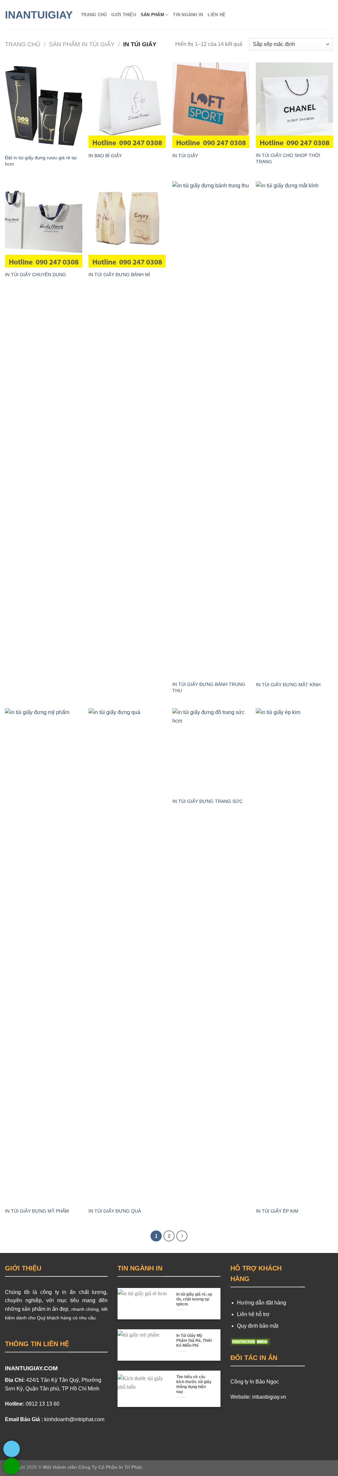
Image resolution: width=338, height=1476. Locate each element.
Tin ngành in (188, 14)
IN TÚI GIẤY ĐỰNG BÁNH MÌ (119, 274)
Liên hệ (216, 14)
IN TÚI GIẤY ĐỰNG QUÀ (114, 1211)
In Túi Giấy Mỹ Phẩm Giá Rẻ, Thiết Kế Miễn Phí (194, 1340)
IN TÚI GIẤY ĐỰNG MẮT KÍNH (288, 684)
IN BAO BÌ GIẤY (105, 155)
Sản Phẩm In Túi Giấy (82, 44)
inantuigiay (38, 15)
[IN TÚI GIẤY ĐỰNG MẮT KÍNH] (294, 429)
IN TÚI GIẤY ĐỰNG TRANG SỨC (207, 801)
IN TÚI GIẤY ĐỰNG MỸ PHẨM (37, 1211)
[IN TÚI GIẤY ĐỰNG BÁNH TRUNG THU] (211, 429)
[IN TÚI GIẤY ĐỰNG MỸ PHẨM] (43, 956)
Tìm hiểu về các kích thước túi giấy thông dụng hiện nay (194, 1384)
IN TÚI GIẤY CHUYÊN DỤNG (35, 274)
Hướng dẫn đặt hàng (261, 1303)
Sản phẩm (152, 14)
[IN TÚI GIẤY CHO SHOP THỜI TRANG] (294, 105)
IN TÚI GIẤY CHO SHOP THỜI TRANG (288, 158)
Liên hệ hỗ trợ (253, 1314)
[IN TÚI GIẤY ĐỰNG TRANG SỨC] (211, 751)
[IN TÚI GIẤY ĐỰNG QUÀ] (127, 956)
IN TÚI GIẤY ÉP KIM (277, 1211)
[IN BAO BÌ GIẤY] (127, 105)
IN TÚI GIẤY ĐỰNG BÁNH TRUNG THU (208, 687)
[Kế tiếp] (181, 1236)
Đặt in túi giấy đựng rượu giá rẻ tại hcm (41, 161)
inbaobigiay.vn (269, 1397)
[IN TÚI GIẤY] (211, 105)
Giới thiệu (123, 14)
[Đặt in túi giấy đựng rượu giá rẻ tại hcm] (43, 106)
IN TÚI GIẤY (185, 155)
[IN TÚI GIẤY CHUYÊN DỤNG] (43, 224)
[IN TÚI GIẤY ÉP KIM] (294, 956)
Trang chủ (94, 14)
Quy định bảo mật (257, 1326)
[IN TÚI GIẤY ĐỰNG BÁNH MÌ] (127, 224)
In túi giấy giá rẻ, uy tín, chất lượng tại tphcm (194, 1299)
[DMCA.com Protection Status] (250, 1341)
